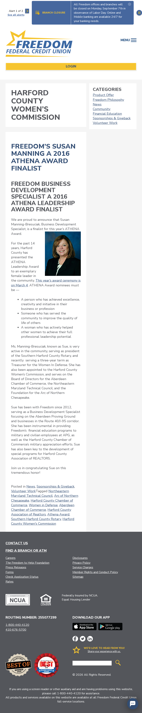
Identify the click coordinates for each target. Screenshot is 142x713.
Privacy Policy (81, 563)
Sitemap (77, 577)
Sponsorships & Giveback (55, 486)
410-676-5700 (16, 630)
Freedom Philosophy (108, 100)
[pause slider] (139, 13)
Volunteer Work (23, 491)
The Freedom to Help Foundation (27, 563)
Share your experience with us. (104, 651)
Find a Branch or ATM (26, 550)
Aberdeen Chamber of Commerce (42, 507)
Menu (126, 40)
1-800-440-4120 (17, 625)
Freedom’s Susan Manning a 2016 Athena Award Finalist (43, 157)
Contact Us (17, 543)
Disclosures (80, 558)
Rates (9, 582)
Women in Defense (43, 505)
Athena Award (58, 514)
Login (71, 66)
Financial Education (107, 113)
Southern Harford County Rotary (36, 519)
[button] (132, 703)
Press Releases (16, 567)
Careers (11, 558)
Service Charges (82, 567)
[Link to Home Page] (41, 44)
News (30, 486)
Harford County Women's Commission (42, 521)
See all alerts (16, 15)
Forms (10, 572)
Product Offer (103, 95)
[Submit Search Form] (118, 663)
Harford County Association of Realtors (41, 512)
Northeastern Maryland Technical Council (40, 493)
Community (101, 109)
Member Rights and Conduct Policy (95, 572)
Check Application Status (22, 577)
